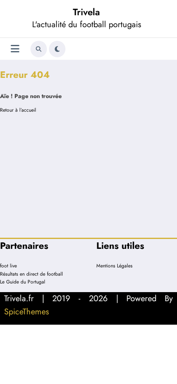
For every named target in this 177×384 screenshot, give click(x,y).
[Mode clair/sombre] (57, 49)
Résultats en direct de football (31, 274)
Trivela (86, 12)
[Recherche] (38, 49)
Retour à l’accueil (18, 110)
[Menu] (15, 49)
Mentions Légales (114, 265)
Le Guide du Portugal (22, 282)
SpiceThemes (26, 312)
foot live (8, 265)
